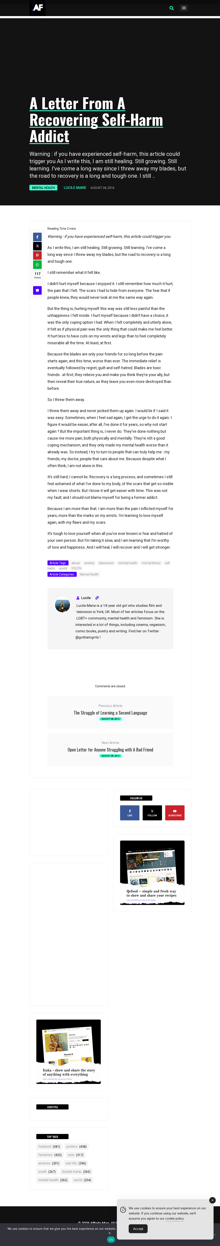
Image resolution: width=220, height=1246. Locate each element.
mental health (127, 563)
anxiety (89, 563)
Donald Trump (76, 1172)
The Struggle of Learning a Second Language (110, 712)
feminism (50, 1155)
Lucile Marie (75, 188)
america (48, 1163)
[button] (172, 8)
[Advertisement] (110, 57)
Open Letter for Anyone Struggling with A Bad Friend (110, 749)
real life (76, 1163)
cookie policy (174, 1218)
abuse (76, 563)
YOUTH (76, 568)
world (63, 568)
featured (49, 1146)
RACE (75, 1155)
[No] (214, 1234)
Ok (111, 1239)
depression (106, 563)
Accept (138, 1229)
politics (76, 1146)
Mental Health (43, 188)
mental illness (151, 563)
